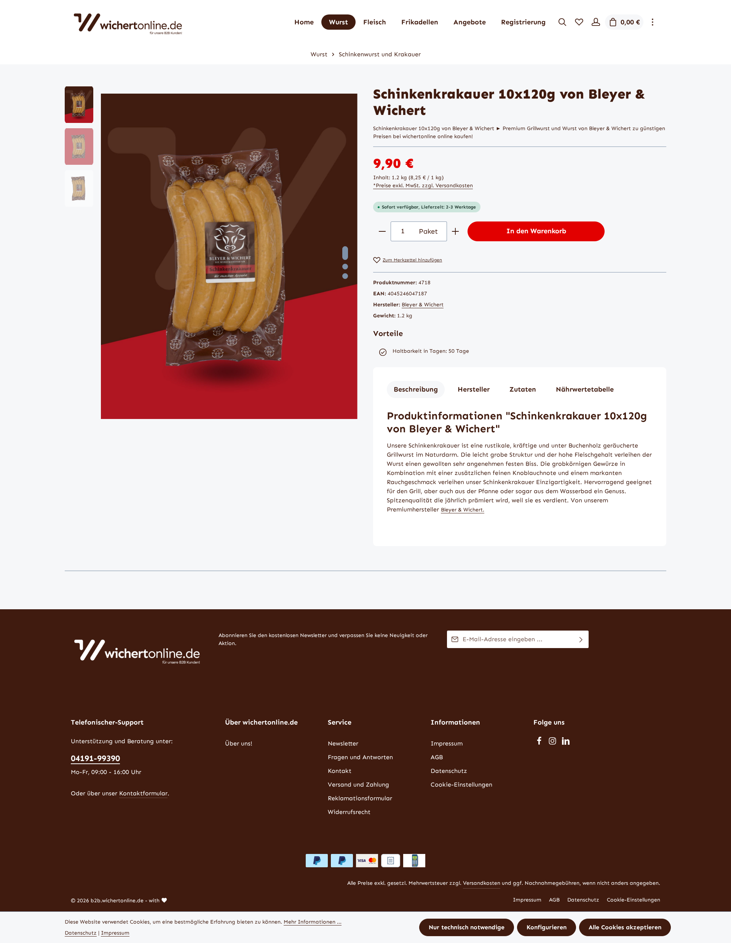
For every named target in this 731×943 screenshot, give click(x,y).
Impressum (447, 743)
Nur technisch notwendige (466, 927)
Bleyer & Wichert (423, 304)
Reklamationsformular (360, 798)
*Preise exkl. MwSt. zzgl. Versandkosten (423, 185)
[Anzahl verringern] (382, 231)
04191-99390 (95, 758)
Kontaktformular (143, 793)
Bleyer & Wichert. (462, 510)
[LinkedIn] (566, 743)
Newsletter (343, 743)
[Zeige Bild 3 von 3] (345, 276)
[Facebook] (540, 743)
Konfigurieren (547, 927)
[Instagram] (553, 743)
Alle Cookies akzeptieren (625, 927)
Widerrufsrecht (349, 812)
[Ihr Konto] (595, 22)
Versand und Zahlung (358, 784)
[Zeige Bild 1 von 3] (345, 253)
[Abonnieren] (581, 639)
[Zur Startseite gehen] (128, 22)
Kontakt (339, 770)
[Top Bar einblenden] (652, 22)
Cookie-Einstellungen (461, 784)
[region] (211, 256)
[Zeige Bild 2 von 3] (345, 266)
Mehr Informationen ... (313, 922)
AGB (437, 757)
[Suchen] (562, 22)
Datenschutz (449, 770)
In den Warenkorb (536, 231)
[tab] (416, 389)
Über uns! (238, 743)
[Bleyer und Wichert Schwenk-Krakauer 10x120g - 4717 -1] (229, 256)
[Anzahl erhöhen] (455, 231)
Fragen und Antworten (360, 757)
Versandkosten (481, 883)
